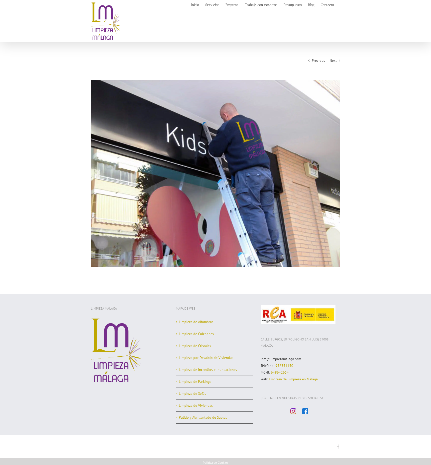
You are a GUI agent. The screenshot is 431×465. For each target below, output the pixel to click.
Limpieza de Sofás (192, 393)
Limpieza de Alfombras (196, 322)
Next (333, 60)
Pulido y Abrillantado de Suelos (203, 417)
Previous (318, 60)
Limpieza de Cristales (195, 345)
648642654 (280, 372)
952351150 (284, 365)
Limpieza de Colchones (196, 334)
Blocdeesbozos (189, 447)
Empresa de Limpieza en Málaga (293, 379)
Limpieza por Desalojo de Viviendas (206, 357)
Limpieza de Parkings (195, 381)
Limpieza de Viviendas (196, 405)
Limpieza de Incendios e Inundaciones (208, 369)
